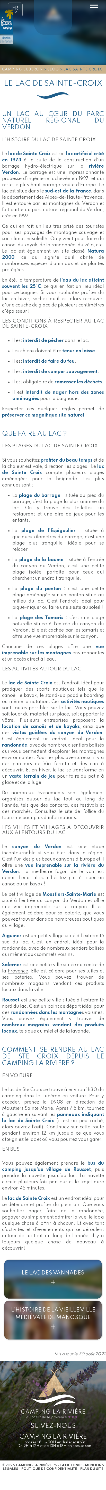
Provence (18, 971)
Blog (53, 69)
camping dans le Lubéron (31, 1096)
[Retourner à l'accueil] (53, 19)
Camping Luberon (22, 69)
